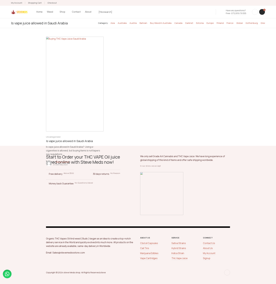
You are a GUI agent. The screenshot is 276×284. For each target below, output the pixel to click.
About (88, 11)
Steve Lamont (62, 162)
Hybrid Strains (178, 248)
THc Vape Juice (179, 258)
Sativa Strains (178, 243)
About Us (208, 248)
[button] (7, 274)
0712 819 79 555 (238, 13)
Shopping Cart (35, 2)
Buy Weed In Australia (160, 23)
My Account (16, 2)
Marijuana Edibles (149, 253)
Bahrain (143, 23)
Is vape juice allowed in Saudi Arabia (69, 141)
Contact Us (209, 243)
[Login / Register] (255, 12)
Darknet (189, 23)
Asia (113, 23)
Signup (206, 258)
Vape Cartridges (149, 258)
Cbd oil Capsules (149, 243)
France (230, 23)
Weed (50, 11)
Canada (178, 23)
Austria (133, 23)
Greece (264, 23)
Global (239, 23)
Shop (62, 11)
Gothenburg (252, 23)
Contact (76, 11)
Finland (220, 23)
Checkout (52, 2)
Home (39, 11)
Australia (122, 23)
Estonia (200, 23)
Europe (210, 23)
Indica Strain (177, 253)
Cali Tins (144, 248)
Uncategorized (53, 136)
